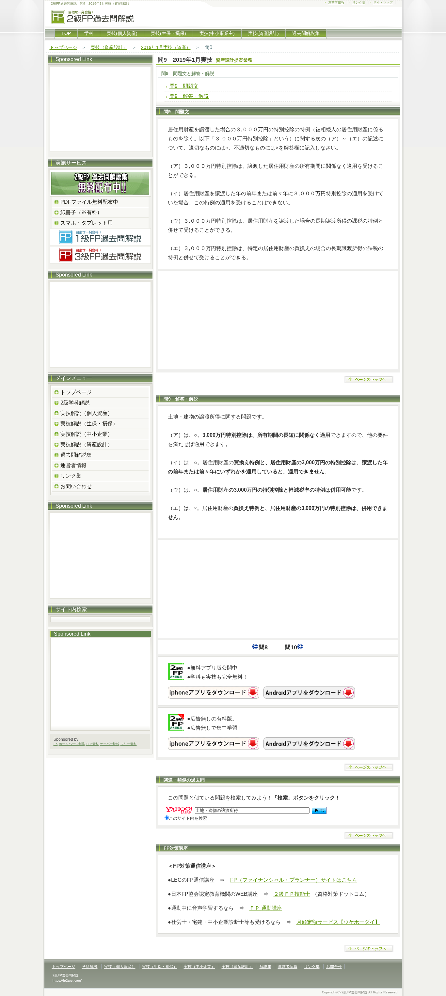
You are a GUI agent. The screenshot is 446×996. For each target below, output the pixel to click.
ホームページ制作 (72, 744)
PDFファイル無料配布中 (89, 202)
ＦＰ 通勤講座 (265, 908)
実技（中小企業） (199, 966)
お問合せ (334, 966)
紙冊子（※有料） (81, 212)
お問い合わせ (76, 486)
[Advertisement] (278, 320)
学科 (88, 33)
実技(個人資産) (122, 33)
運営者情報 (336, 2)
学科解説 (90, 966)
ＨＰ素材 (92, 744)
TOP (66, 33)
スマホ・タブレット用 (86, 223)
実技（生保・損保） (159, 966)
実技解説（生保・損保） (89, 423)
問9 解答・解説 (189, 96)
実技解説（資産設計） (86, 444)
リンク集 (358, 2)
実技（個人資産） (119, 966)
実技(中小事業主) (217, 33)
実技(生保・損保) (168, 33)
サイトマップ (383, 2)
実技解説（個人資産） (86, 413)
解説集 (265, 966)
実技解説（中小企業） (86, 434)
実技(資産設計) (263, 33)
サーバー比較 (109, 744)
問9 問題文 (184, 86)
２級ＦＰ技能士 (292, 894)
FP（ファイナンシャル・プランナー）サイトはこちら (293, 880)
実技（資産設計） (109, 47)
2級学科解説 (74, 402)
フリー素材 (128, 744)
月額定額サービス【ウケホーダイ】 (338, 922)
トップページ (63, 47)
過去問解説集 (306, 33)
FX (56, 744)
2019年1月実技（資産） (166, 47)
